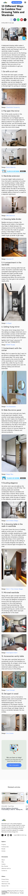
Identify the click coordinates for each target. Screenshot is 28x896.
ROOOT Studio (10, 345)
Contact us (4, 870)
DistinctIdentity (11, 167)
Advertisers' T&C (6, 883)
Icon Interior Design (12, 520)
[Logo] (4, 3)
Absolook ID (9, 259)
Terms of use (5, 881)
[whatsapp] (18, 19)
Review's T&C (5, 886)
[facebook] (14, 19)
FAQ (3, 862)
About (3, 860)
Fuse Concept (10, 690)
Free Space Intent (11, 653)
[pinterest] (21, 19)
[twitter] (25, 19)
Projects (4, 844)
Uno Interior (10, 733)
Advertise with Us (6, 868)
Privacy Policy (5, 879)
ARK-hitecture (10, 215)
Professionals (5, 846)
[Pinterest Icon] (11, 835)
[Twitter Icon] (5, 835)
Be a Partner (5, 866)
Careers (4, 864)
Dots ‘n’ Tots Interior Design (14, 589)
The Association (11, 406)
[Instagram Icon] (8, 835)
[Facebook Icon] (2, 835)
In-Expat (9, 323)
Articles (3, 851)
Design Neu (9, 474)
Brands (3, 849)
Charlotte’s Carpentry (13, 107)
